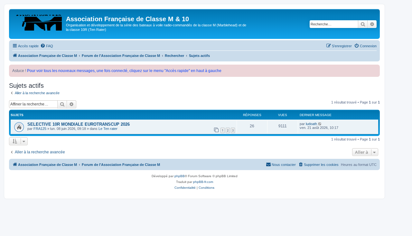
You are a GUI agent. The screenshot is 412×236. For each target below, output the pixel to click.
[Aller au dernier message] (320, 124)
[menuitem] (46, 46)
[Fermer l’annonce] (375, 70)
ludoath (311, 124)
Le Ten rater (107, 129)
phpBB (179, 176)
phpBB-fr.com (203, 182)
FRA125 (39, 129)
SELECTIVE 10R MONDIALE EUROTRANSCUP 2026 (78, 124)
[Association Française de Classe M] (38, 21)
